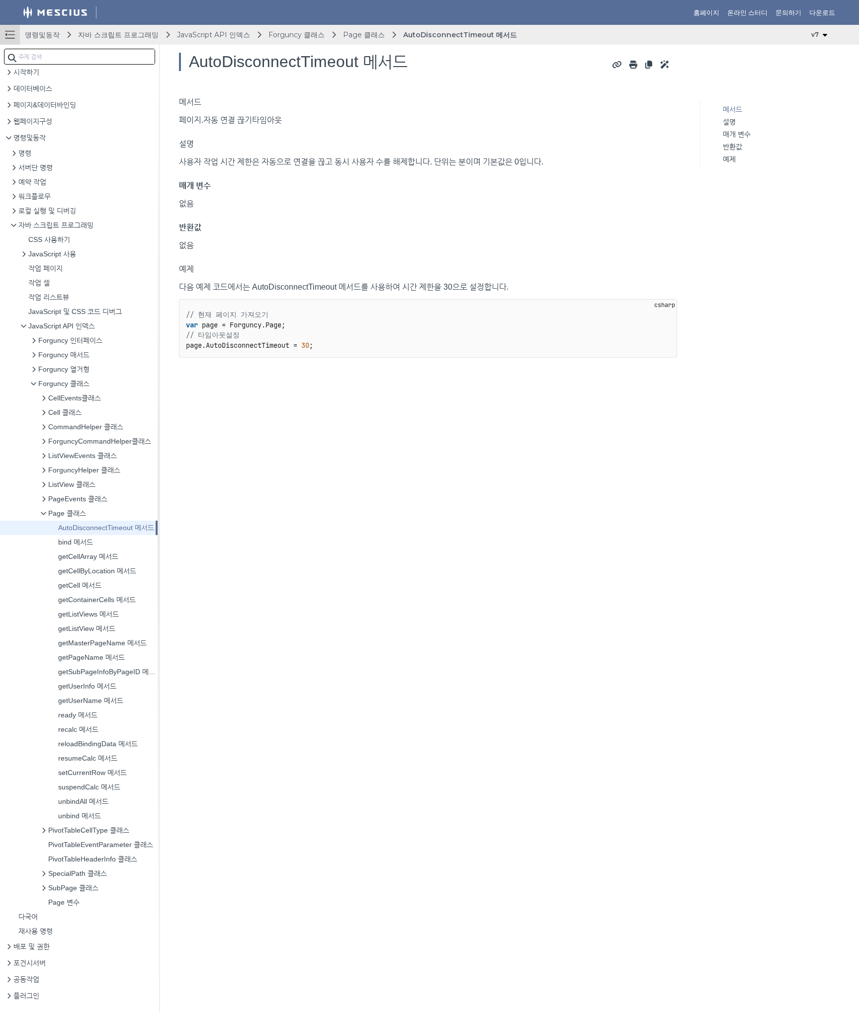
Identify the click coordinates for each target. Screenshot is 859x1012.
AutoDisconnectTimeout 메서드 (460, 34)
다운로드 (822, 12)
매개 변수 (737, 134)
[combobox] (79, 57)
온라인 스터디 (747, 12)
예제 (729, 159)
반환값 (732, 147)
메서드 (732, 109)
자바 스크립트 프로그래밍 (118, 34)
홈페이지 (706, 12)
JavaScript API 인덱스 (213, 34)
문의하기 (788, 12)
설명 (729, 122)
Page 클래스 (364, 34)
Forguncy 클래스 (296, 34)
